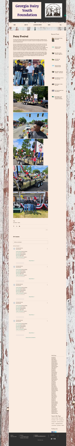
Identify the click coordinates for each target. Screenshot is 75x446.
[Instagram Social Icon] (54, 339)
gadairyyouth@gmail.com (40, 343)
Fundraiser (54, 326)
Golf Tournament (60, 328)
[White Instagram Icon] (55, 346)
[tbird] (51, 346)
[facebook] (53, 346)
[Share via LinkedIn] (19, 226)
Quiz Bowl (59, 332)
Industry (19, 222)
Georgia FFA (54, 328)
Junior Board (15, 222)
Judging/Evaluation (59, 330)
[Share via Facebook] (13, 226)
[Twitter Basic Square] (55, 339)
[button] (65, 15)
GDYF (57, 326)
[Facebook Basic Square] (52, 339)
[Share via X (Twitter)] (16, 226)
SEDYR (62, 332)
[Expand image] (28, 73)
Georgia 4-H (61, 326)
